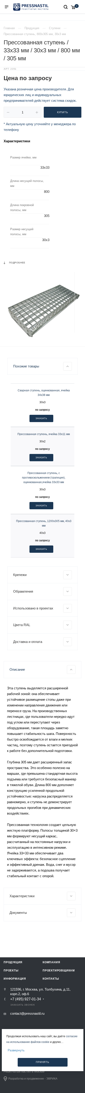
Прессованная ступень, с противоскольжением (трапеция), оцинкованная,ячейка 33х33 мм (43, 477)
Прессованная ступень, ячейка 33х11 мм (43, 434)
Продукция (13, 962)
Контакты (51, 978)
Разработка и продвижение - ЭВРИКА (32, 1078)
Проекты (11, 970)
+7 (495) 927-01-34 (25, 999)
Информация (15, 978)
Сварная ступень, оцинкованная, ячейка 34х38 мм (44, 393)
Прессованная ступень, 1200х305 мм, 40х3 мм (43, 523)
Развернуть (16, 1050)
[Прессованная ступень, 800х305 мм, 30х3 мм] (42, 310)
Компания (51, 962)
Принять (42, 1062)
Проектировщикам (59, 970)
